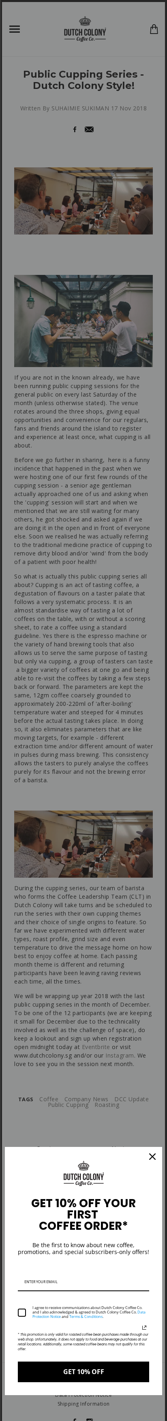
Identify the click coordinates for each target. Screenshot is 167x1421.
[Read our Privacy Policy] (144, 1327)
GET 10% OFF (83, 1371)
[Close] (152, 1156)
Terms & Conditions (86, 1316)
